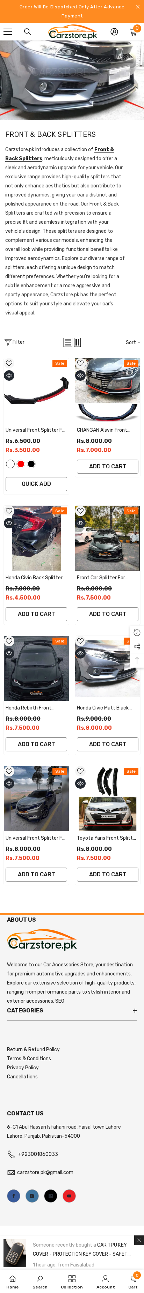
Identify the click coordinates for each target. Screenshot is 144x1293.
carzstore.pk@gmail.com (45, 1172)
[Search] (27, 32)
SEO (59, 1001)
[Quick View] (9, 375)
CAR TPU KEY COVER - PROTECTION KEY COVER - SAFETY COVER (82, 1254)
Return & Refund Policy (33, 1050)
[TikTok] (50, 1196)
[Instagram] (32, 1196)
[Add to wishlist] (9, 363)
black (31, 464)
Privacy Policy (23, 1068)
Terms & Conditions (29, 1059)
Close (138, 6)
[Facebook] (13, 1196)
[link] (40, 1281)
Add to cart (108, 466)
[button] (67, 342)
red (20, 464)
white (10, 464)
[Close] (139, 1240)
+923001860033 (38, 1154)
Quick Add (36, 484)
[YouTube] (69, 1196)
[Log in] (114, 31)
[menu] (7, 32)
